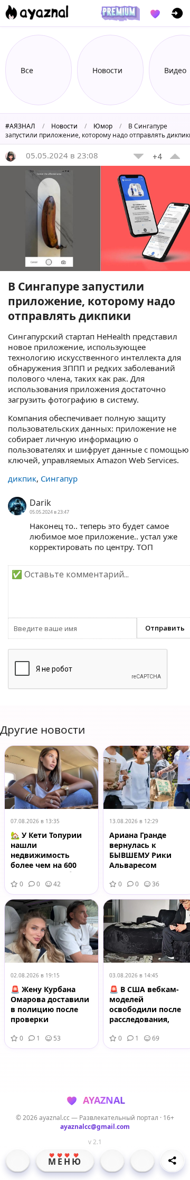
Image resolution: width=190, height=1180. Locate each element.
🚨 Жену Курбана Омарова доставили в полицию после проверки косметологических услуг (50, 1005)
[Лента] (142, 1160)
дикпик (22, 478)
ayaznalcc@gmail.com (95, 1126)
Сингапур (59, 478)
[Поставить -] (138, 156)
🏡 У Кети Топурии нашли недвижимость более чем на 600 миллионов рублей (48, 851)
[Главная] (17, 1160)
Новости (64, 126)
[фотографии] (112, 1160)
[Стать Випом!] (119, 13)
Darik (40, 502)
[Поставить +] (174, 156)
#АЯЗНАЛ (20, 126)
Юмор (102, 126)
